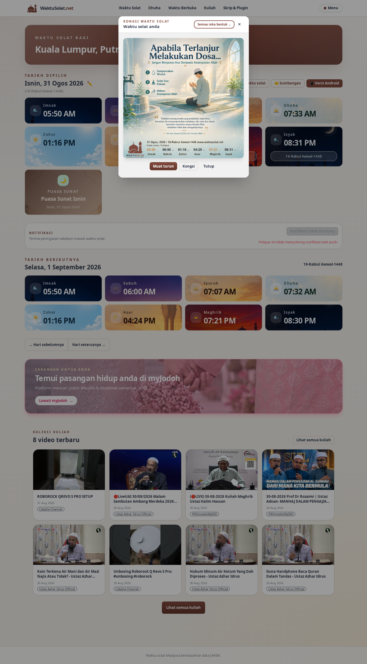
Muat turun (163, 166)
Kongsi (189, 166)
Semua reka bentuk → (214, 24)
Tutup (208, 166)
